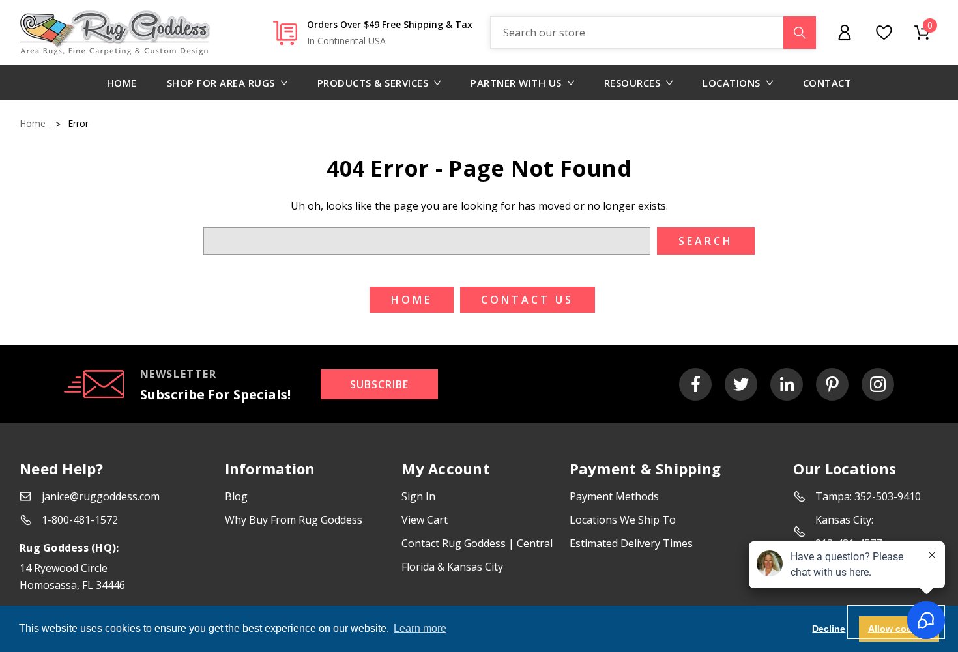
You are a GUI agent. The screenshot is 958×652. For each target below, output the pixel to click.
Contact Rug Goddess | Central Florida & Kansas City (477, 555)
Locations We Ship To (623, 520)
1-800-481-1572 (80, 520)
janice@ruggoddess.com (101, 496)
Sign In (418, 496)
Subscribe (379, 384)
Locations (732, 82)
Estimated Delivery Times (631, 543)
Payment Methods (614, 496)
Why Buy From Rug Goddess (293, 520)
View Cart (424, 520)
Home (122, 82)
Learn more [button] (420, 628)
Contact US (527, 299)
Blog (236, 496)
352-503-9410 (887, 496)
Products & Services (373, 82)
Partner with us (516, 82)
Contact (827, 82)
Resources (632, 82)
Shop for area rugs (221, 82)
